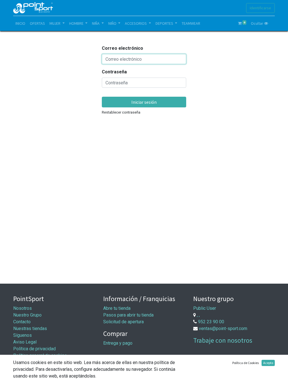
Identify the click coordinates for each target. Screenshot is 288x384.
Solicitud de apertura (123, 321)
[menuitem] (20, 23)
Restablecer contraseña (121, 112)
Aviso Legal (25, 342)
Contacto (22, 321)
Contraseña (114, 71)
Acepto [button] (268, 363)
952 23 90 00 (211, 321)
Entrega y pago (117, 343)
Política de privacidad (34, 348)
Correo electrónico (122, 48)
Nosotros (22, 308)
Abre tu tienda (116, 308)
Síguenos (22, 335)
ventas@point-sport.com (223, 328)
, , (198, 315)
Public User (204, 308)
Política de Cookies (245, 363)
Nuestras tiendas (30, 328)
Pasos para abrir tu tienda (128, 315)
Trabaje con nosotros (222, 340)
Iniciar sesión (144, 102)
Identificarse (260, 7)
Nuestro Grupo (27, 315)
